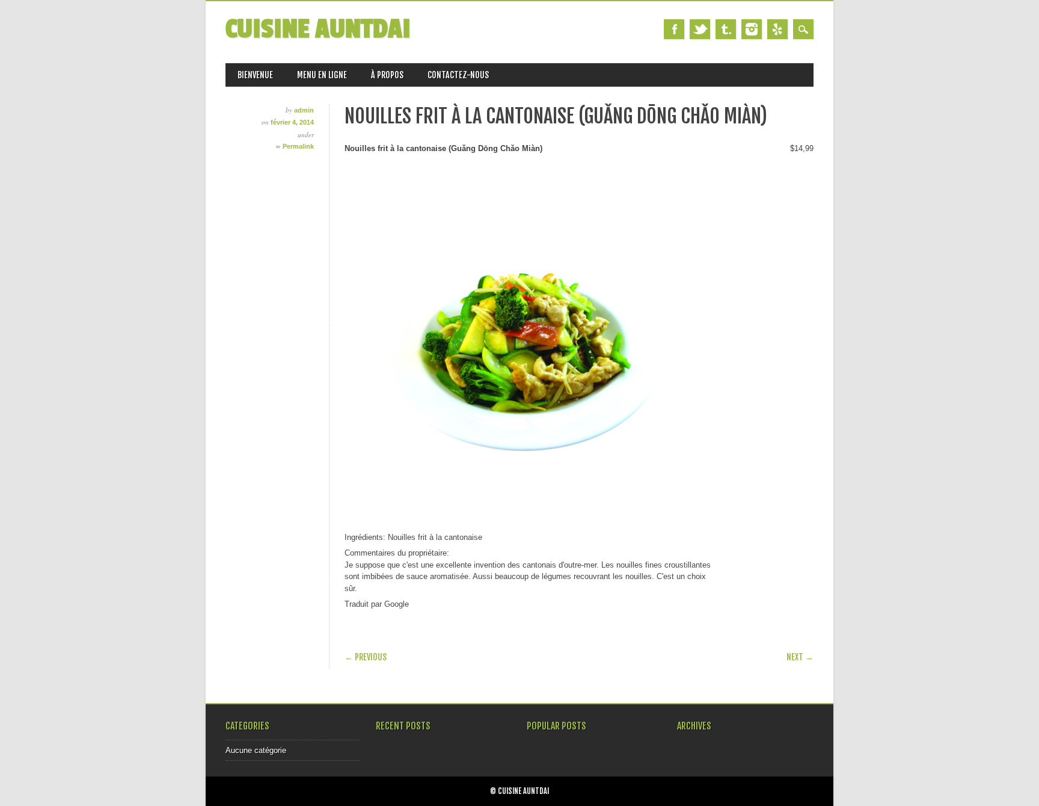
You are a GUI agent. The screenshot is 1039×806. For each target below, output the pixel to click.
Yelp (777, 29)
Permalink (298, 146)
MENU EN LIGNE (322, 75)
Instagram (751, 29)
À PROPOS (387, 75)
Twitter (700, 29)
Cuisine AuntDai (318, 29)
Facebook (674, 29)
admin (304, 110)
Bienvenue (255, 75)
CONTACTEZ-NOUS (458, 75)
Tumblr (726, 29)
